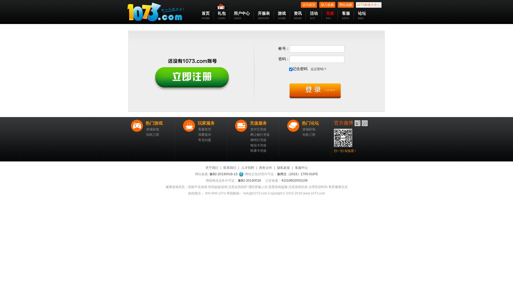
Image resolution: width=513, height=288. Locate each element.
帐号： (284, 48)
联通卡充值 (258, 151)
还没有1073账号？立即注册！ (191, 74)
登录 (315, 91)
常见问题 (204, 140)
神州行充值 (258, 140)
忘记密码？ (319, 69)
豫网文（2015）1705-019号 (297, 174)
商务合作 (265, 168)
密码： (284, 59)
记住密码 (300, 69)
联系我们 (229, 168)
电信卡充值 (258, 145)
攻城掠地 (152, 129)
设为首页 (308, 5)
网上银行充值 (260, 135)
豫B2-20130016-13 (223, 174)
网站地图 (345, 5)
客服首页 (204, 129)
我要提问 (204, 135)
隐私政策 (283, 168)
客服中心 (301, 168)
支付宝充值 (258, 129)
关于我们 (211, 168)
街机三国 (152, 135)
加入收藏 (327, 5)
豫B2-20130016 (249, 180)
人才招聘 (247, 168)
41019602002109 (294, 180)
